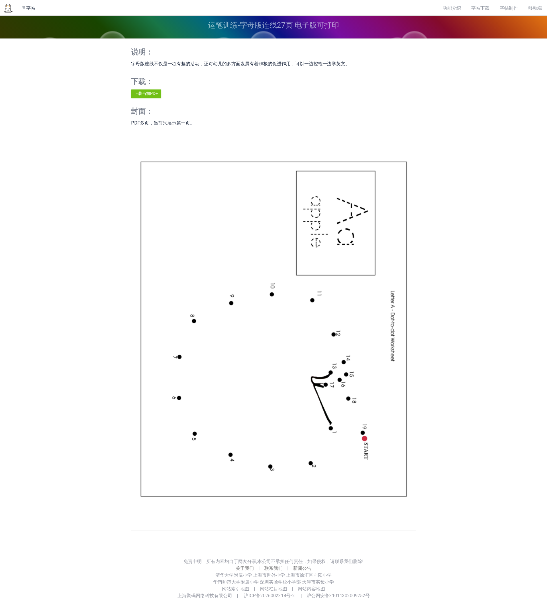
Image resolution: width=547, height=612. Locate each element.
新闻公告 (302, 568)
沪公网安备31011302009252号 (338, 595)
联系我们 (273, 568)
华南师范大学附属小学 (236, 582)
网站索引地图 (235, 588)
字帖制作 (509, 8)
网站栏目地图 (273, 588)
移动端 (535, 8)
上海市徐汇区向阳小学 (309, 575)
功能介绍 (452, 8)
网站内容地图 (311, 588)
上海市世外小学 (269, 575)
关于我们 (245, 568)
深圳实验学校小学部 (280, 582)
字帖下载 (480, 8)
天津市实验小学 (318, 582)
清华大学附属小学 (233, 575)
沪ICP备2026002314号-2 (269, 595)
